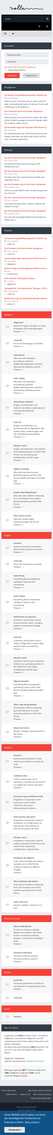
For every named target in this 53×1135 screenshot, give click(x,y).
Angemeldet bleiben (17, 70)
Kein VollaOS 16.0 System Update (19, 278)
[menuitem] (47, 26)
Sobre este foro (21, 901)
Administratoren (18, 1061)
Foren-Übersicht (8, 1090)
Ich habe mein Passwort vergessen (20, 67)
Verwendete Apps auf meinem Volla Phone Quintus (28, 127)
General (17, 543)
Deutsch (8, 314)
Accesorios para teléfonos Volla (28, 796)
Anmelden (9, 46)
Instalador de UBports (24, 858)
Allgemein (18, 322)
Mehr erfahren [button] (32, 1122)
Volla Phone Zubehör (23, 401)
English (7, 535)
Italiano (7, 972)
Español (8, 747)
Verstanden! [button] (15, 1130)
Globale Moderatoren (35, 1061)
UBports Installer (21, 469)
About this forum (21, 728)
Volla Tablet (19, 378)
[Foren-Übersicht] (26, 7)
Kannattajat (12, 98)
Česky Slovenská (12, 918)
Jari (8, 271)
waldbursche (13, 187)
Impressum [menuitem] (25, 1094)
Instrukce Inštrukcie (23, 952)
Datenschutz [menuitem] (11, 1094)
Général (17, 1016)
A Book (10, 281)
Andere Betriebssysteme (25, 492)
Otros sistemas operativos (26, 881)
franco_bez (12, 160)
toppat (24, 1075)
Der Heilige (12, 114)
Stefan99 (11, 130)
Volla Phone (19, 355)
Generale (18, 980)
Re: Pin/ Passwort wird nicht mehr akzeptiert (25, 157)
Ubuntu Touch (20, 445)
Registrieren (31, 75)
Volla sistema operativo (24, 816)
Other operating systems (25, 704)
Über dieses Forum (22, 515)
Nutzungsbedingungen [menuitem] (41, 1098)
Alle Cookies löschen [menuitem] (42, 1094)
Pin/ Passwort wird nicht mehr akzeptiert (23, 111)
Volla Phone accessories (25, 616)
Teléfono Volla (20, 775)
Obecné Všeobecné (22, 926)
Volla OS (17, 422)
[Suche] (47, 18)
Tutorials (18, 340)
